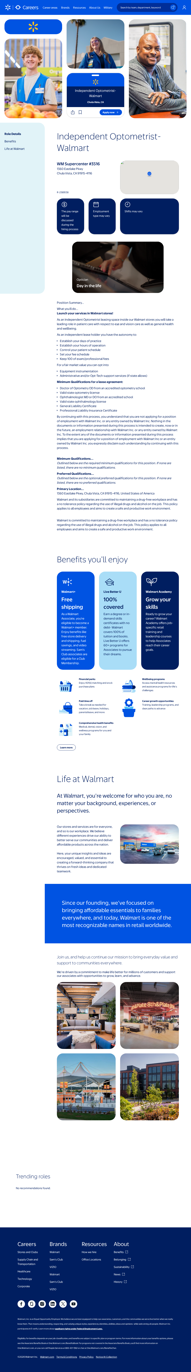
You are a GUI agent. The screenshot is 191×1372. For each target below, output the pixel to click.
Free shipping (72, 602)
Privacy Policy (86, 1356)
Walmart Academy (159, 591)
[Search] (173, 7)
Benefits (10, 141)
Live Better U (112, 591)
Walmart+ (68, 591)
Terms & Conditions (66, 1356)
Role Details (12, 134)
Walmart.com (47, 1356)
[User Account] (184, 7)
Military (108, 7)
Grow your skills (158, 602)
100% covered (113, 602)
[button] (80, 112)
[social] (21, 1304)
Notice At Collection (106, 1356)
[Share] (73, 112)
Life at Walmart (14, 148)
